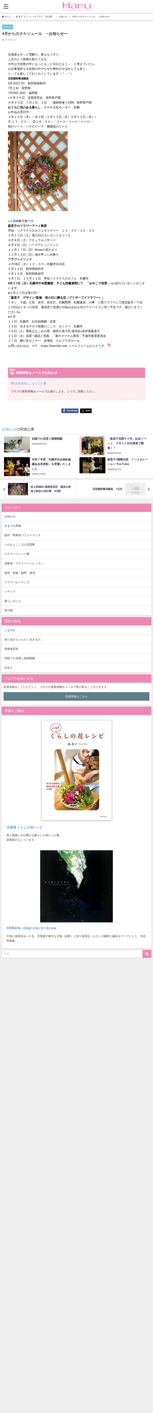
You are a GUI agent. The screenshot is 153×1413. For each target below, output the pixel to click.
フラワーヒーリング (16, 582)
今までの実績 (12, 526)
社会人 (8, 667)
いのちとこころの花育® (19, 544)
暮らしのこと (12, 601)
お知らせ (7, 27)
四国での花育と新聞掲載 (19, 658)
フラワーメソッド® (16, 554)
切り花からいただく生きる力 (22, 639)
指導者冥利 (11, 649)
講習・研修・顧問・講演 (19, 573)
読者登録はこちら (76, 696)
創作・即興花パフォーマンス (22, 535)
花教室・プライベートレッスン (23, 563)
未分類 (8, 610)
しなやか (10, 630)
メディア (10, 591)
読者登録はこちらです (29, 383)
